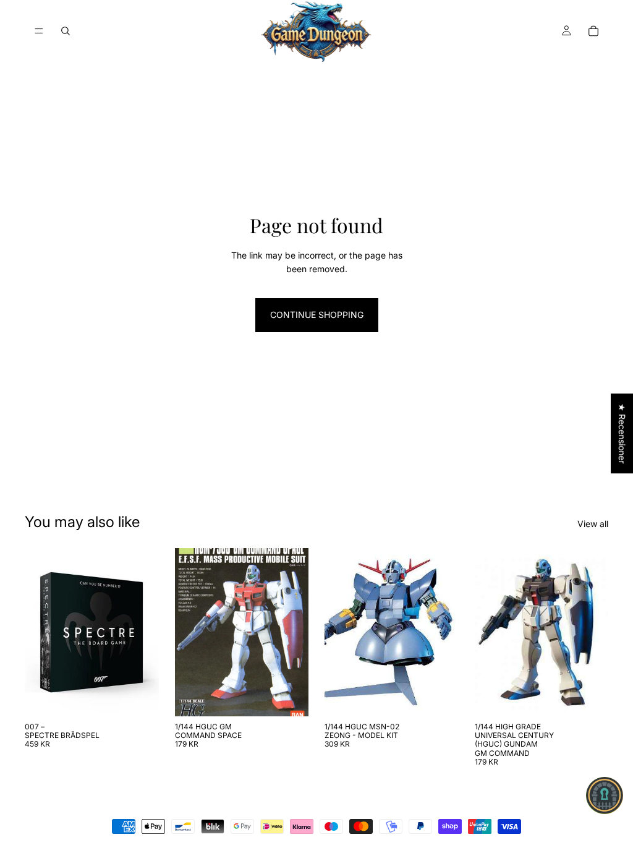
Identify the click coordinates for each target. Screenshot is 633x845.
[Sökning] (65, 31)
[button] (604, 795)
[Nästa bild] (294, 632)
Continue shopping (316, 314)
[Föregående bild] (188, 632)
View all (592, 523)
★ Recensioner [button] (622, 433)
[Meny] (39, 31)
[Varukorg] (593, 31)
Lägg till (150, 697)
